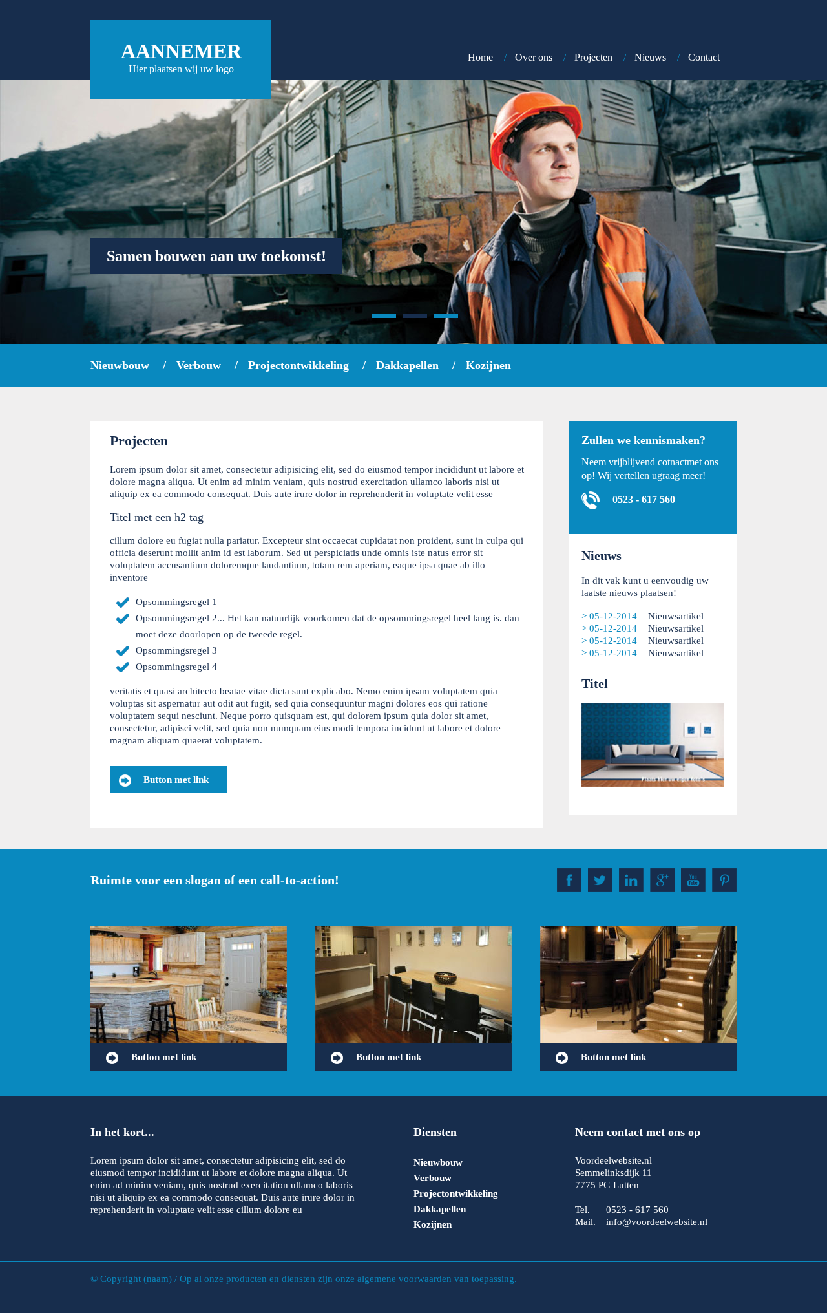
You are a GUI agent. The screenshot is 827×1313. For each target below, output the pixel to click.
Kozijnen (488, 365)
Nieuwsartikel (676, 616)
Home (480, 57)
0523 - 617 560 (642, 499)
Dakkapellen (407, 365)
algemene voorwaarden (404, 1279)
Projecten (593, 57)
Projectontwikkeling (298, 365)
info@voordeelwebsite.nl (656, 1222)
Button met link (175, 779)
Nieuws (650, 57)
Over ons (533, 57)
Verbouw (198, 365)
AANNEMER (181, 56)
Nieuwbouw (119, 365)
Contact (704, 57)
